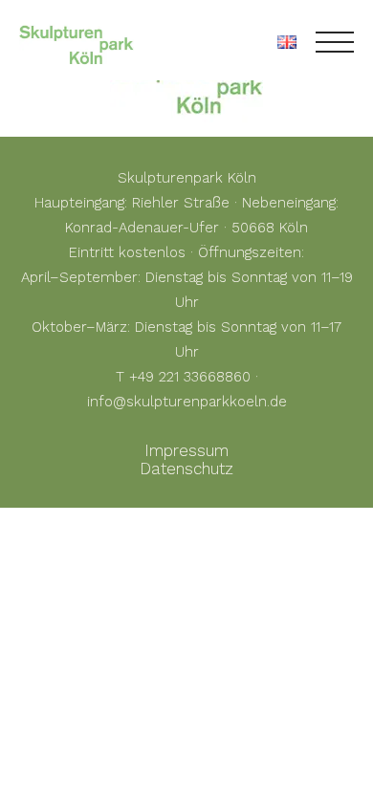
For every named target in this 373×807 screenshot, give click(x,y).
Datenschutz (186, 468)
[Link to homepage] (76, 42)
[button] (34, 772)
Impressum (186, 450)
